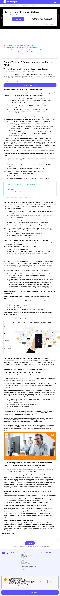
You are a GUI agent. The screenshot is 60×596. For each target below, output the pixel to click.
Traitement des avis (25, 560)
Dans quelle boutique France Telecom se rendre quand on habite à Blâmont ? (26, 49)
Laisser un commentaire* (9, 533)
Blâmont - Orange (13, 81)
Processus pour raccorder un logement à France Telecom (21, 51)
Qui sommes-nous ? (25, 554)
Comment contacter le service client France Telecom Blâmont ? (22, 47)
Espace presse (24, 562)
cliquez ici (48, 546)
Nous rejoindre (24, 564)
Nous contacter (24, 556)
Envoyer (30, 543)
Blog (22, 561)
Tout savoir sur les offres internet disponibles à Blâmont (21, 45)
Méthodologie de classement (27, 559)
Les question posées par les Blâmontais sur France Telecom (22, 54)
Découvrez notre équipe (26, 555)
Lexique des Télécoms (25, 563)
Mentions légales (24, 557)
